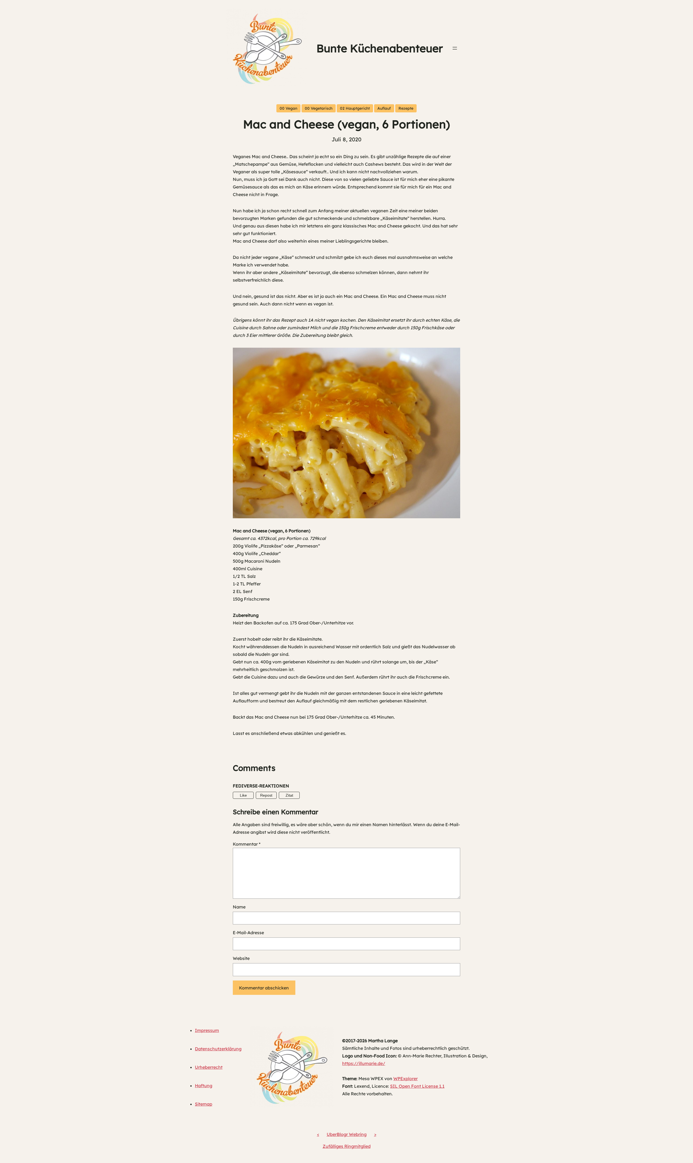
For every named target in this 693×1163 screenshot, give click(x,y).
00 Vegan (288, 108)
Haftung (203, 1085)
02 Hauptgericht (355, 108)
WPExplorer (405, 1078)
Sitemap (203, 1104)
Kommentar (246, 844)
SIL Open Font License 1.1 (417, 1086)
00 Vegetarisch (318, 108)
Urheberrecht (209, 1067)
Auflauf (384, 108)
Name (239, 907)
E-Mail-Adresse (248, 932)
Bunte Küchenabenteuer (379, 48)
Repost (266, 795)
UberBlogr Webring (347, 1134)
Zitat (289, 795)
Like (243, 795)
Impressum (207, 1030)
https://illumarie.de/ (363, 1063)
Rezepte (405, 108)
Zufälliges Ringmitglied (347, 1146)
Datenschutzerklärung (218, 1048)
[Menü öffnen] (455, 48)
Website (241, 958)
